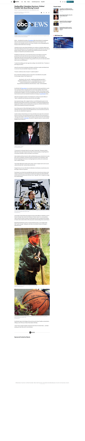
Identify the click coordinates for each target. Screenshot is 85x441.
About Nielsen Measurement (52, 382)
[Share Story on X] (44, 13)
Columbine (31, 40)
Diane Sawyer (24, 88)
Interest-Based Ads (45, 382)
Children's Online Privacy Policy (38, 382)
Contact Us (67, 382)
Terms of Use (58, 382)
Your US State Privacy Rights (29, 382)
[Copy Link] (49, 13)
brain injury (26, 118)
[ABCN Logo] (16, 2)
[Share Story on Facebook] (41, 13)
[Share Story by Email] (46, 13)
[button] (11, 2)
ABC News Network (18, 382)
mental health (43, 93)
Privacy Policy (23, 382)
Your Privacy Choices (63, 382)
